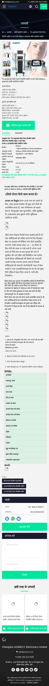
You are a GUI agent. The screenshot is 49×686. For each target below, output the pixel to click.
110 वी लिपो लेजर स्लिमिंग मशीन (14, 491)
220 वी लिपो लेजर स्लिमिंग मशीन (14, 486)
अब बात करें (44, 7)
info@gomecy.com (11, 2)
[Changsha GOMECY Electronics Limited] (12, 7)
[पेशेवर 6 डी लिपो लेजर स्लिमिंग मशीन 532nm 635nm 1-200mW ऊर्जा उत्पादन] (16, 604)
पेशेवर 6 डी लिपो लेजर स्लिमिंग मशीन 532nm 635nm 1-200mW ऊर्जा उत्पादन (15, 618)
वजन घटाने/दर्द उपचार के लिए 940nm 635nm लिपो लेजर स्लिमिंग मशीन (38, 618)
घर (3, 32)
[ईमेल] (18, 518)
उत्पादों (9, 32)
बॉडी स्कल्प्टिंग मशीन (20, 32)
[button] (7, 75)
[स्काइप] (7, 518)
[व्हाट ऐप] (12, 519)
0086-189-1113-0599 (38, 2)
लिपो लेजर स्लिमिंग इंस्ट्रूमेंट (13, 481)
